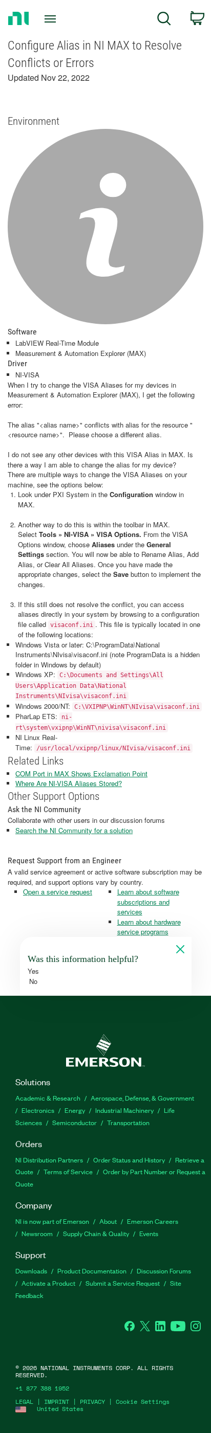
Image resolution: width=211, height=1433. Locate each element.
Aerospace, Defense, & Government (142, 1098)
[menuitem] (164, 20)
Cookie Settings (143, 1401)
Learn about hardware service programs (149, 927)
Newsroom (37, 1233)
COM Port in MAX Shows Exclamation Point (81, 773)
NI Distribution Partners (49, 1160)
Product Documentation (91, 1270)
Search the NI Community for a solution (74, 830)
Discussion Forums (164, 1270)
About (108, 1221)
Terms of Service (68, 1171)
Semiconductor (74, 1122)
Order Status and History (129, 1160)
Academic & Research (47, 1098)
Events (148, 1233)
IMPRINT (56, 1401)
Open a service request (57, 892)
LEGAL (24, 1401)
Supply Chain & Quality (96, 1233)
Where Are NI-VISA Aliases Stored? (68, 783)
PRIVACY (92, 1401)
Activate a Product (48, 1283)
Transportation (128, 1122)
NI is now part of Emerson (52, 1221)
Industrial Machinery (124, 1110)
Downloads (31, 1270)
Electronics (38, 1110)
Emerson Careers (152, 1221)
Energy (75, 1110)
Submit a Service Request (123, 1283)
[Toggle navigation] (52, 19)
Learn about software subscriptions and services (148, 901)
